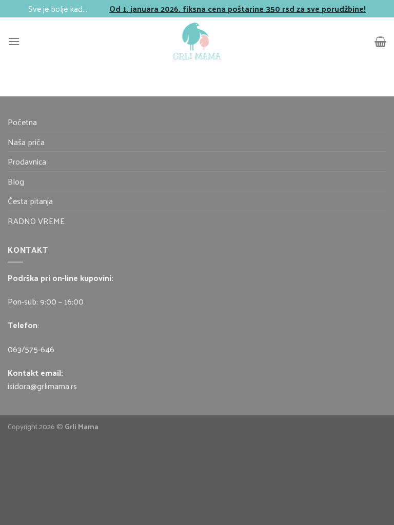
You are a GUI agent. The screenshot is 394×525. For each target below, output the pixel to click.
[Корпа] (380, 41)
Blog (16, 181)
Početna (22, 121)
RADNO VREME (36, 220)
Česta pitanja (30, 200)
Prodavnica (27, 161)
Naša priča (26, 141)
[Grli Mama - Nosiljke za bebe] (197, 41)
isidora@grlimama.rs (42, 385)
